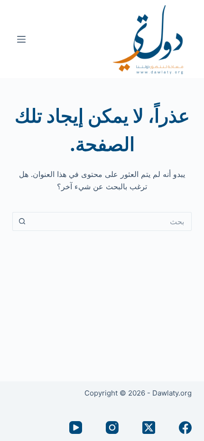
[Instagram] (112, 427)
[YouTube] (75, 427)
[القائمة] (21, 39)
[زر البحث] (21, 221)
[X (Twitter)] (148, 427)
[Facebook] (185, 427)
